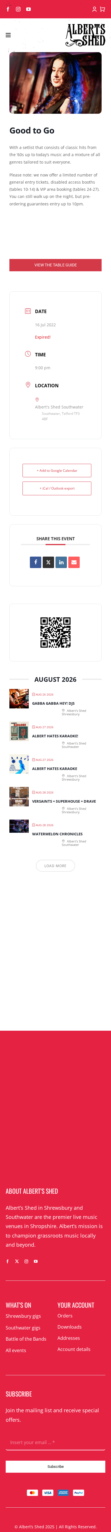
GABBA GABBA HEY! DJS (53, 703)
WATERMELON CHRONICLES (57, 833)
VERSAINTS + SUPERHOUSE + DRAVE (64, 801)
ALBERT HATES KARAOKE (54, 768)
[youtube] (28, 9)
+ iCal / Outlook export (57, 488)
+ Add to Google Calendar (57, 470)
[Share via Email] (74, 562)
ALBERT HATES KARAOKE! (55, 735)
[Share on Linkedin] (61, 562)
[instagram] (18, 9)
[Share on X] (48, 562)
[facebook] (8, 9)
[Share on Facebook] (35, 562)
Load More (55, 865)
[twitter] (17, 1261)
